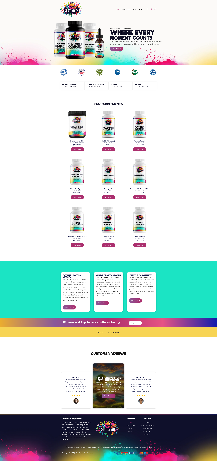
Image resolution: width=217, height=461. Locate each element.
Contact (130, 431)
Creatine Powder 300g (77, 141)
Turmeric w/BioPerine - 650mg (140, 189)
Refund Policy (147, 431)
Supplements (131, 425)
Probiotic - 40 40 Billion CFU (77, 236)
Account (147, 422)
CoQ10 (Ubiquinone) (108, 141)
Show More (107, 396)
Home (130, 422)
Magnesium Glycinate (77, 189)
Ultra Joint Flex (140, 236)
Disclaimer (147, 434)
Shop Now (68, 307)
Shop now (115, 49)
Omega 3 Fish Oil (108, 236)
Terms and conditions (147, 425)
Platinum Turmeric (140, 141)
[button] (126, 9)
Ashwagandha (108, 189)
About (131, 428)
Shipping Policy (147, 428)
